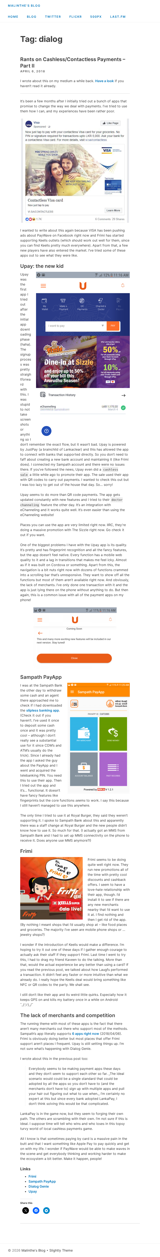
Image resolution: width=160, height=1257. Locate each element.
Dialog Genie (39, 1186)
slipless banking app (42, 710)
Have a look (104, 81)
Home (13, 16)
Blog (32, 16)
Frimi (32, 1176)
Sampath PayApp (42, 1181)
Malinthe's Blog (24, 5)
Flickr (75, 16)
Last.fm (118, 16)
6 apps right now (85, 1033)
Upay (33, 1191)
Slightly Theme (61, 1250)
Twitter (53, 16)
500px (96, 16)
